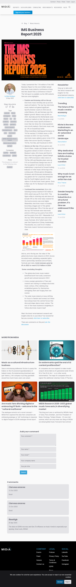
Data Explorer (26, 7)
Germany (12, 124)
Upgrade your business (22, 12)
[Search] (68, 7)
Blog (65, 7)
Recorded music (7, 130)
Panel (63, 2)
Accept (60, 582)
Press (59, 2)
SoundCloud (6, 155)
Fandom (9, 167)
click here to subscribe (41, 318)
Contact (53, 2)
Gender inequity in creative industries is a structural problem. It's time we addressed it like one (66, 201)
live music (12, 133)
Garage (10, 146)
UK (14, 119)
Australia (13, 121)
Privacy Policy (54, 556)
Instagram (7, 116)
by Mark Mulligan (10, 96)
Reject (67, 582)
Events (38, 552)
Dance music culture (10, 143)
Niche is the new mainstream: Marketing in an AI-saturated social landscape (65, 131)
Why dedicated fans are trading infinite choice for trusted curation (66, 156)
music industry (9, 127)
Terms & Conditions (52, 561)
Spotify (6, 152)
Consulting (37, 7)
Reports (16, 7)
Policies (52, 552)
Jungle (10, 136)
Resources (58, 7)
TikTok (13, 113)
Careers (39, 560)
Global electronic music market (10, 139)
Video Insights (47, 7)
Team (68, 2)
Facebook (13, 152)
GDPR (51, 566)
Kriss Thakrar (62, 182)
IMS (5, 133)
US (11, 119)
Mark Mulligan (62, 116)
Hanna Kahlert (62, 142)
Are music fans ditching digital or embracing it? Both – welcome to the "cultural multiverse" (19, 406)
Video (14, 116)
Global (14, 155)
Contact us (40, 564)
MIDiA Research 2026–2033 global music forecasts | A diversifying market (55, 406)
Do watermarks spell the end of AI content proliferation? (55, 364)
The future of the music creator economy (66, 110)
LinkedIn (65, 552)
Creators (5, 121)
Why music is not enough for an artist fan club (66, 176)
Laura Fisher (62, 165)
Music (6, 119)
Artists (6, 124)
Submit (23, 472)
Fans (15, 130)
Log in (73, 2)
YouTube (7, 113)
